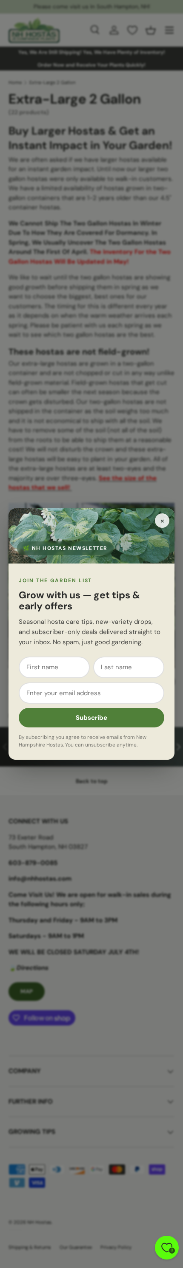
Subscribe (91, 717)
